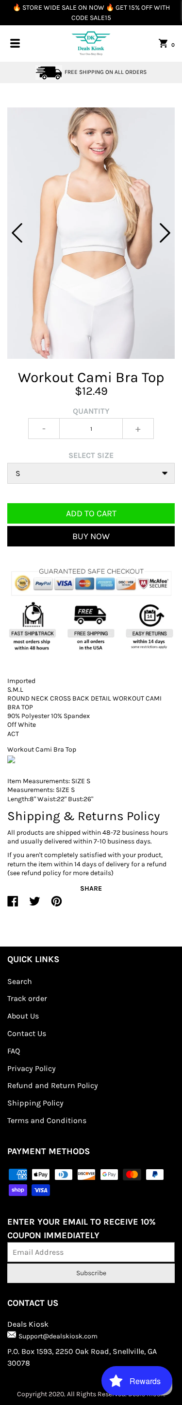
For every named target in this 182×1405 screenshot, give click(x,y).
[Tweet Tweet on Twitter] (34, 905)
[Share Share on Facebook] (12, 905)
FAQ (13, 1050)
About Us (23, 1015)
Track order (27, 998)
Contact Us (26, 1033)
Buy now (91, 536)
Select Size (91, 455)
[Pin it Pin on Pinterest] (56, 905)
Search (19, 981)
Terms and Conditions (46, 1120)
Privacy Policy (31, 1068)
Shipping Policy (35, 1102)
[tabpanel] (91, 233)
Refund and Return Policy (52, 1085)
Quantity (91, 411)
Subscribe (91, 1273)
